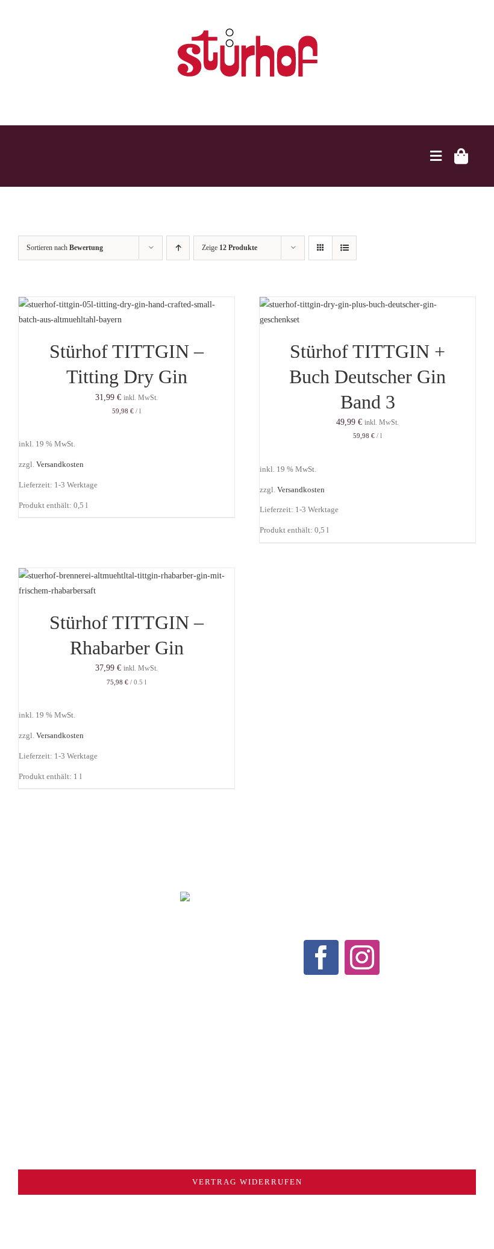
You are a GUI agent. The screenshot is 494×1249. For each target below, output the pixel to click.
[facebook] (321, 957)
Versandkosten (60, 464)
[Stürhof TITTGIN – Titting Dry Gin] (126, 304)
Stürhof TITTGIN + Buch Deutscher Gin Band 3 (367, 376)
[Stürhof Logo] (247, 28)
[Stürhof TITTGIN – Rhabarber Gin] (126, 575)
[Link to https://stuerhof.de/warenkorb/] (461, 156)
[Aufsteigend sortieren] (178, 248)
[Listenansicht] (344, 248)
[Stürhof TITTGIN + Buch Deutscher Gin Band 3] (367, 304)
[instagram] (362, 957)
